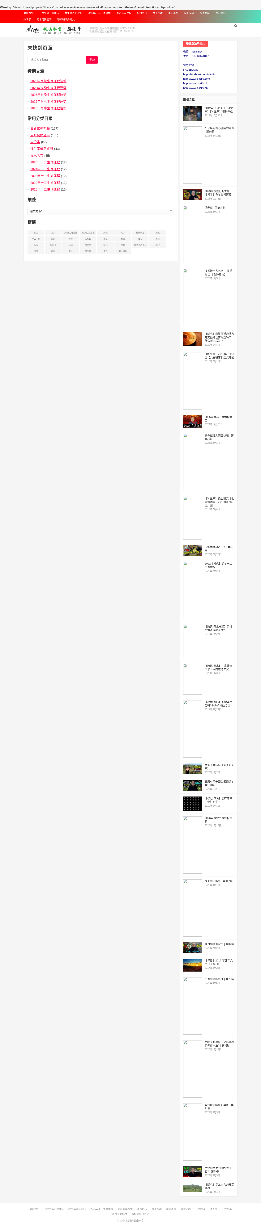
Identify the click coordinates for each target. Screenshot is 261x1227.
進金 (158, 245)
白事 (71, 245)
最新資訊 (28, 12)
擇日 (140, 239)
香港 (71, 251)
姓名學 (27, 19)
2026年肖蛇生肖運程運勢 (48, 81)
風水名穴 (142, 12)
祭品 (105, 245)
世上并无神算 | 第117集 (219, 881)
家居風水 (173, 12)
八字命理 (205, 12)
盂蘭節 (88, 245)
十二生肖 (36, 239)
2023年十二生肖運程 (45, 176)
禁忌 (123, 245)
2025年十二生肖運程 (45, 189)
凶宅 (158, 233)
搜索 (92, 59)
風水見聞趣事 (44, 19)
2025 (105, 233)
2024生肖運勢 (70, 233)
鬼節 (105, 251)
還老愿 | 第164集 (215, 207)
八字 (123, 233)
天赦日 (88, 239)
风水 (53, 251)
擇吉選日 (220, 12)
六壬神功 (158, 12)
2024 (53, 233)
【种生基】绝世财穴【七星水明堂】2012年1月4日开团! (219, 502)
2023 (36, 233)
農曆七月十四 (140, 245)
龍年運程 (123, 251)
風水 (36, 251)
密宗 (105, 239)
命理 (53, 239)
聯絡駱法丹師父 (66, 19)
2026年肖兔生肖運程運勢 (48, 94)
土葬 (71, 239)
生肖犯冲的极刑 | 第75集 (219, 979)
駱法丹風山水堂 (135, 1220)
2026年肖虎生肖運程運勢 (48, 101)
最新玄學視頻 (123, 12)
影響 (123, 239)
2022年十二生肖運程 (45, 182)
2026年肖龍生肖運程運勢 (48, 88)
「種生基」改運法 (49, 12)
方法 (36, 245)
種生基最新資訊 (73, 12)
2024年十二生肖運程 (45, 169)
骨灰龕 (88, 251)
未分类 (35, 142)
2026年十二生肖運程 (99, 12)
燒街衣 (53, 245)
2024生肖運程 (88, 233)
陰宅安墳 (189, 12)
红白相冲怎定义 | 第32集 (219, 944)
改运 (158, 239)
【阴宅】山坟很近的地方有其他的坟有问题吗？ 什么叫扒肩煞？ (219, 337)
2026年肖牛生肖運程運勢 (48, 108)
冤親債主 (140, 233)
